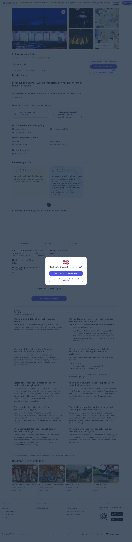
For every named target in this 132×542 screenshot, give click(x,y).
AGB (78, 534)
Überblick (18, 71)
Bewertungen (30, 71)
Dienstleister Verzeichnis (75, 511)
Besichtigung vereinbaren (105, 72)
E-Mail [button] (50, 244)
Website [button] (26, 244)
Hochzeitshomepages (57, 3)
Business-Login (105, 3)
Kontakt (42, 71)
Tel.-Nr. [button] (74, 244)
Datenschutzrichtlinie (67, 534)
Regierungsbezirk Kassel (23, 58)
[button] (16, 29)
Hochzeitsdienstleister (41, 3)
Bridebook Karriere (9, 511)
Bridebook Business (41, 508)
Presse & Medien (8, 514)
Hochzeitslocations (25, 3)
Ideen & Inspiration (83, 3)
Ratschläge (95, 3)
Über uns (5, 508)
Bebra (34, 58)
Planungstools (71, 3)
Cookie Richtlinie (53, 534)
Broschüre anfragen (105, 66)
